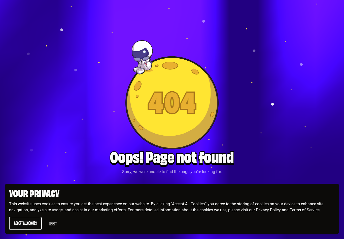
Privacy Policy (268, 209)
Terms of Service (305, 209)
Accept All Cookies (25, 223)
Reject (53, 223)
